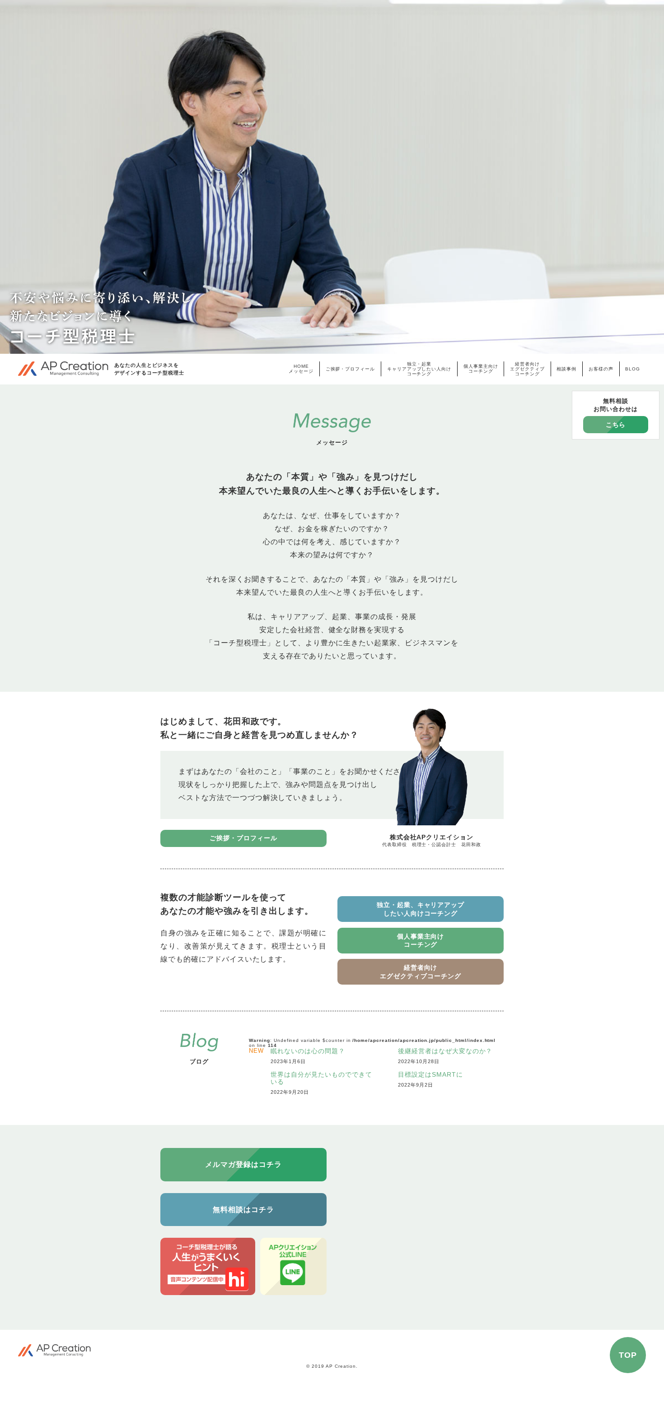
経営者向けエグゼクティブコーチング (527, 368)
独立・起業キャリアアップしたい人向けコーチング (419, 368)
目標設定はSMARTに (430, 1074)
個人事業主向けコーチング (480, 369)
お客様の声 (601, 368)
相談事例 (566, 368)
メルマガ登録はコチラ (243, 1164)
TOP (628, 1355)
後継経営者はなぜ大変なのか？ (445, 1051)
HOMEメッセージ (301, 369)
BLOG (632, 368)
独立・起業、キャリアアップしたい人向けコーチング (420, 909)
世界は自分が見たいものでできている (321, 1078)
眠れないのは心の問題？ (308, 1051)
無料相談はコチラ (243, 1209)
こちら (616, 424)
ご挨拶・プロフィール (350, 368)
